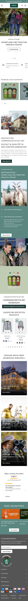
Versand (14, 596)
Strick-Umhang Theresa (21, 335)
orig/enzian (20, 341)
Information (4, 593)
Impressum (13, 593)
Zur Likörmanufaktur (14, 54)
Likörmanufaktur (9, 92)
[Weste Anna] (7, 324)
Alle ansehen (14, 528)
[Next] (7, 103)
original (4, 339)
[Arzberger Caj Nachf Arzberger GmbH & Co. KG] (14, 5)
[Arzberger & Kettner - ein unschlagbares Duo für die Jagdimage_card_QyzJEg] (14, 447)
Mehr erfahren (6, 233)
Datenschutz (22, 593)
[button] (25, 5)
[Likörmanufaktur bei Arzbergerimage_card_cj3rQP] (14, 412)
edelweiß (8, 339)
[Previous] (3, 103)
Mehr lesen (4, 523)
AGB (20, 596)
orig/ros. (22, 341)
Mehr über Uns (6, 161)
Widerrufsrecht (5, 596)
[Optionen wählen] (6, 330)
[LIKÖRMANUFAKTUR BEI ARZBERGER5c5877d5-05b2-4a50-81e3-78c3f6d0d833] (14, 278)
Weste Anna (7, 334)
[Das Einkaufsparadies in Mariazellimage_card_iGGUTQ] (14, 376)
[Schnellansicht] (8, 330)
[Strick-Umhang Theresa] (21, 324)
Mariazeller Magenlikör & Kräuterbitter (14, 304)
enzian (6, 339)
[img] (14, 477)
